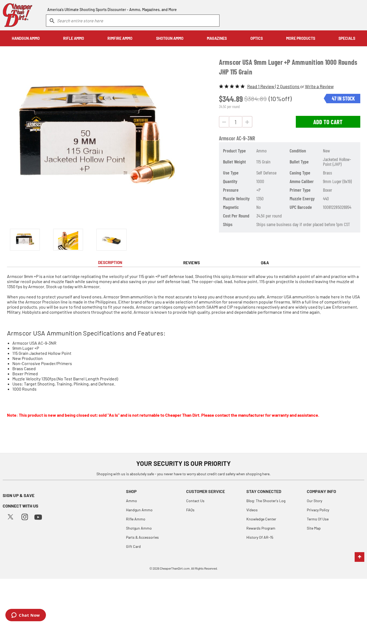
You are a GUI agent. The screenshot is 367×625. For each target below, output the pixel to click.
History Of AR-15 (259, 537)
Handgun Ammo (139, 510)
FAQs (190, 510)
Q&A (265, 262)
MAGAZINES (217, 38)
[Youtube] (38, 516)
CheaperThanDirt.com (175, 568)
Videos (252, 510)
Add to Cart (328, 122)
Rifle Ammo (135, 519)
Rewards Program (260, 528)
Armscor (227, 138)
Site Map (314, 528)
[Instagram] (24, 516)
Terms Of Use (318, 519)
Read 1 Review (261, 86)
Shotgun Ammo (139, 528)
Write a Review (319, 86)
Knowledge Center (261, 519)
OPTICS (256, 38)
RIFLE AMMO (73, 38)
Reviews (191, 262)
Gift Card (133, 546)
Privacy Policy (318, 510)
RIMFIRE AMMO (119, 38)
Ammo (131, 500)
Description (110, 262)
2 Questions (288, 86)
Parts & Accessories (142, 537)
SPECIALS (347, 38)
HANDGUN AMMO (26, 38)
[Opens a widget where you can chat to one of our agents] (25, 615)
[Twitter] (10, 516)
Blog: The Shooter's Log (265, 500)
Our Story (314, 500)
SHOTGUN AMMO (170, 38)
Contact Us (195, 500)
